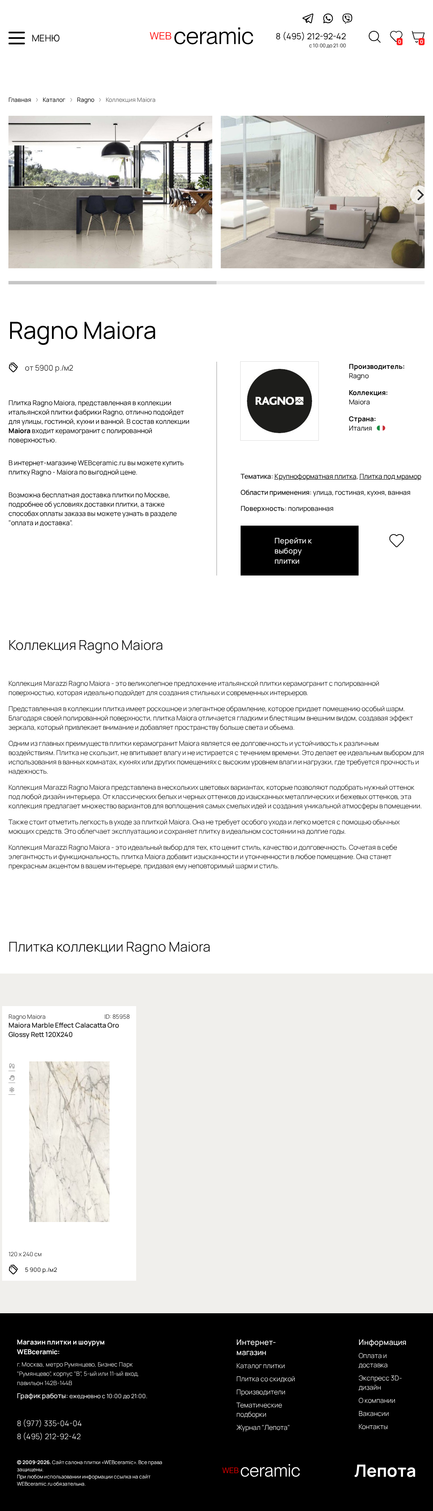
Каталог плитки (260, 1365)
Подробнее (40, 1141)
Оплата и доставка (373, 1360)
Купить (104, 1141)
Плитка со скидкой (265, 1378)
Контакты (373, 1426)
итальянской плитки (40, 412)
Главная (19, 99)
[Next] (419, 194)
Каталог (54, 99)
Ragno (86, 99)
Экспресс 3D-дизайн (380, 1382)
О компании (377, 1400)
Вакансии (374, 1413)
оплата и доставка (40, 522)
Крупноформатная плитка (315, 476)
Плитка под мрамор (390, 476)
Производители (260, 1391)
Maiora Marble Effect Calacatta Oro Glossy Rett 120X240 (63, 1029)
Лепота (385, 1470)
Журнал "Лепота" (263, 1427)
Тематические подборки (259, 1409)
